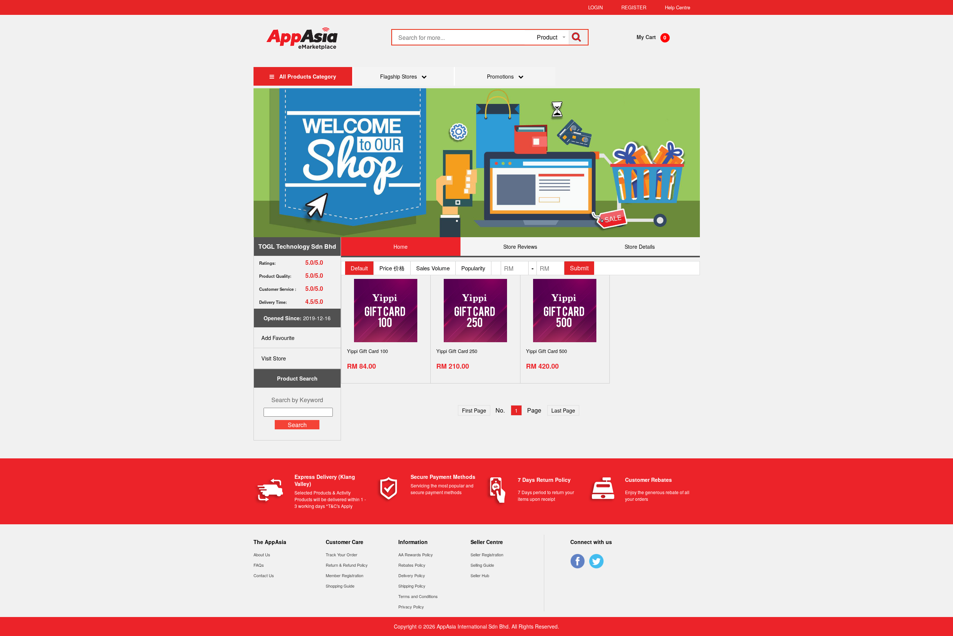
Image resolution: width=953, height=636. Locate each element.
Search (297, 424)
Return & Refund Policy (347, 565)
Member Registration (344, 575)
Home (400, 246)
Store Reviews (520, 246)
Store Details (640, 246)
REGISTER (633, 7)
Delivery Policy (411, 575)
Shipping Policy (411, 586)
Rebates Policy (411, 565)
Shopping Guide (340, 586)
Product (547, 37)
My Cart (646, 37)
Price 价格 (392, 268)
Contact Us (264, 575)
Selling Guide (482, 565)
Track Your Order (341, 554)
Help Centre (677, 7)
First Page (474, 410)
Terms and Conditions (418, 596)
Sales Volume (433, 268)
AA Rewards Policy (415, 554)
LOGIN (595, 7)
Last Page (563, 410)
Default (359, 268)
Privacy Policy (411, 607)
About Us (262, 554)
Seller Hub (480, 575)
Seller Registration (487, 554)
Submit (579, 268)
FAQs (259, 565)
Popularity (473, 268)
